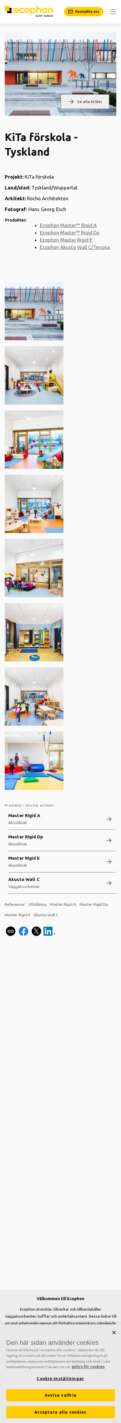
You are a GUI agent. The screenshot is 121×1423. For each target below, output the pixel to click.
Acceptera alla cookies (60, 1412)
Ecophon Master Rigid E (66, 240)
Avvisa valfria (61, 1395)
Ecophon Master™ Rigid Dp (70, 232)
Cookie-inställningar (60, 1378)
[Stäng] (113, 1332)
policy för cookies (88, 1366)
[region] (60, 1373)
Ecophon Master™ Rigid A (68, 225)
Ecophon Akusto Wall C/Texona (75, 247)
